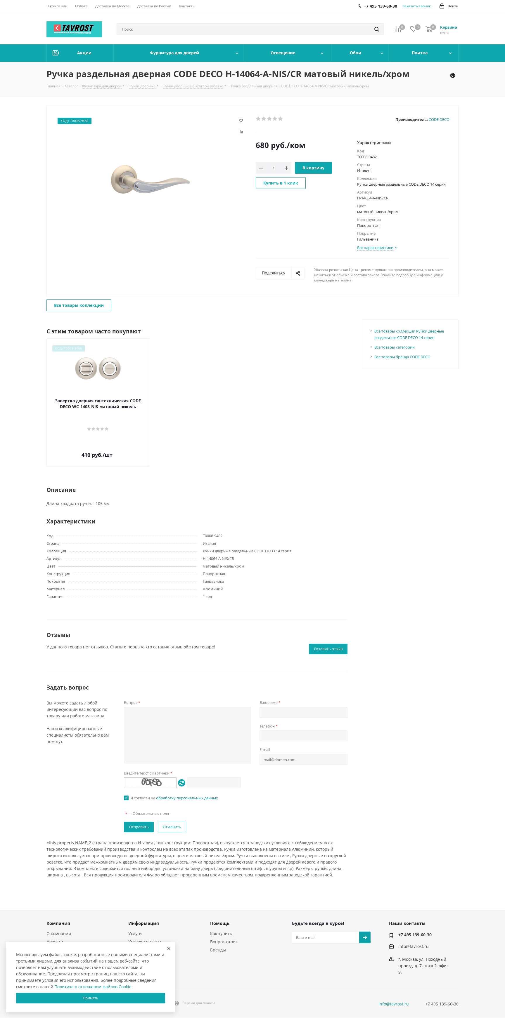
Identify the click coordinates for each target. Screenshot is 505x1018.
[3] (269, 118)
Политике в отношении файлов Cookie (93, 986)
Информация (143, 923)
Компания (58, 923)
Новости (54, 941)
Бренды (218, 950)
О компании (58, 933)
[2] (264, 118)
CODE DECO (439, 119)
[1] (258, 118)
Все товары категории (394, 347)
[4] (275, 118)
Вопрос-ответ (223, 941)
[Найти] (377, 29)
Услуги (135, 933)
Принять (90, 997)
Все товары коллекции (79, 305)
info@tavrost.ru (413, 946)
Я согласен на (174, 798)
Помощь (219, 923)
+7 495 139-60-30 (415, 934)
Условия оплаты (144, 941)
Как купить (221, 933)
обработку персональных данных (187, 798)
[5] (280, 118)
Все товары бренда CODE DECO (402, 356)
